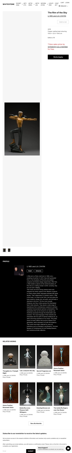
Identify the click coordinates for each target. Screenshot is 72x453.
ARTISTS (25, 4)
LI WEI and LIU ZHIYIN (57, 16)
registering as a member (58, 47)
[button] (63, 6)
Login (67, 2)
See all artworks (36, 423)
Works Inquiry (58, 57)
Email (4, 451)
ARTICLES (37, 4)
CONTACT (57, 4)
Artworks (38, 271)
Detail (30, 271)
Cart (62, 2)
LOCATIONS (51, 4)
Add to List (63, 22)
